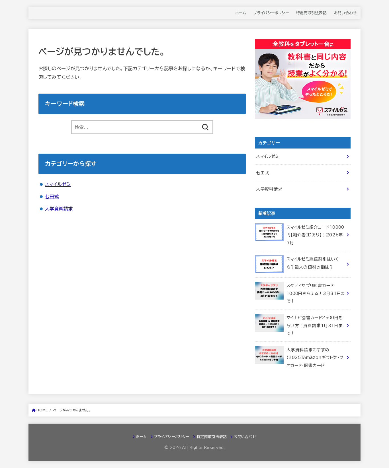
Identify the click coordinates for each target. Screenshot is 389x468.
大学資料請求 (59, 208)
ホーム (240, 13)
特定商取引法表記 (311, 13)
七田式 (52, 196)
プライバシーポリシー (271, 13)
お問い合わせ (345, 13)
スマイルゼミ (58, 184)
